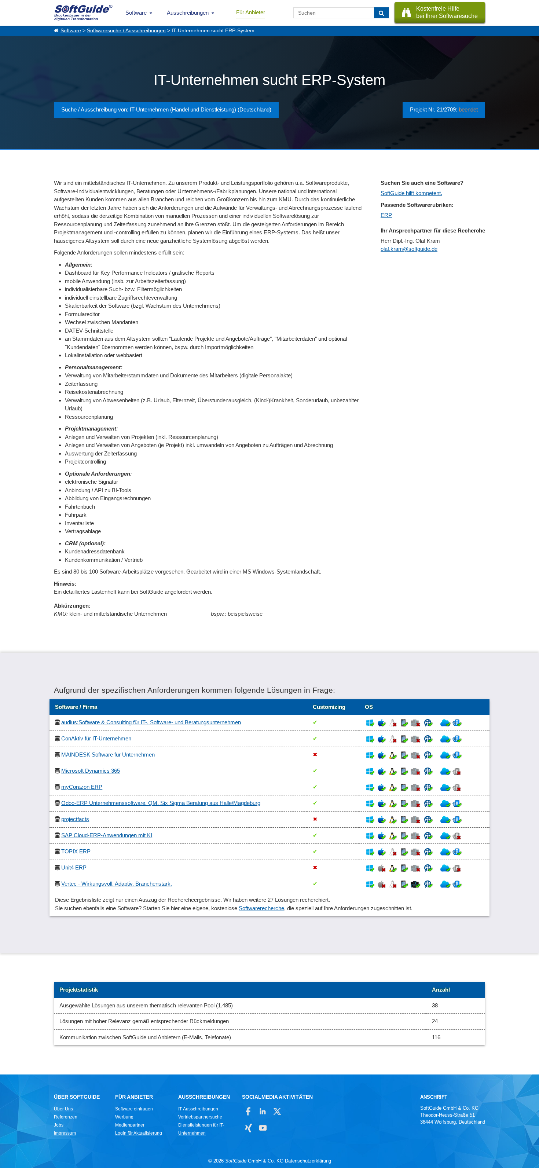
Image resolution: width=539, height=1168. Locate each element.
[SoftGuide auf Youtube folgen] (262, 1127)
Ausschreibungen (188, 13)
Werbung (124, 1117)
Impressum (65, 1133)
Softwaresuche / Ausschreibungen (126, 30)
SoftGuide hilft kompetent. (411, 193)
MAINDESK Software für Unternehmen (108, 754)
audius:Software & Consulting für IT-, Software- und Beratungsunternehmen (151, 722)
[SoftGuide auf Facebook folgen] (248, 1111)
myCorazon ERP (81, 787)
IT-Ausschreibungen (198, 1109)
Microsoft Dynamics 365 (90, 771)
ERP (386, 215)
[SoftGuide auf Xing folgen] (248, 1127)
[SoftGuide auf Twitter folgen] (277, 1111)
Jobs (58, 1125)
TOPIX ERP (76, 851)
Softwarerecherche (261, 908)
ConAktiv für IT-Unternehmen (96, 738)
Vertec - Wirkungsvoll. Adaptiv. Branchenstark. (116, 883)
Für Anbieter (250, 12)
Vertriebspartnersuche (200, 1117)
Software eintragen (134, 1109)
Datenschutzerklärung (308, 1161)
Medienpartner (129, 1125)
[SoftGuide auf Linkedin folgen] (262, 1111)
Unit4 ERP (74, 867)
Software (136, 13)
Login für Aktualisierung (138, 1133)
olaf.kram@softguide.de (409, 249)
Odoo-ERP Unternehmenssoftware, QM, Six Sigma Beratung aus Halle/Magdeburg (160, 803)
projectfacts (75, 819)
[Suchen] (381, 12)
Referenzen (65, 1117)
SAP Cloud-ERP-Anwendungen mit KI (106, 835)
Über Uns (63, 1109)
